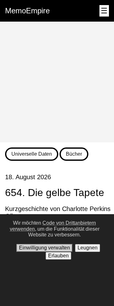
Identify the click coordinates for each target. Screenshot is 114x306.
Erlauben (58, 255)
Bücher (74, 154)
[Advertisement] (57, 82)
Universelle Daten (31, 154)
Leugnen (88, 247)
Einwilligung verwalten (44, 247)
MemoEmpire (27, 10)
